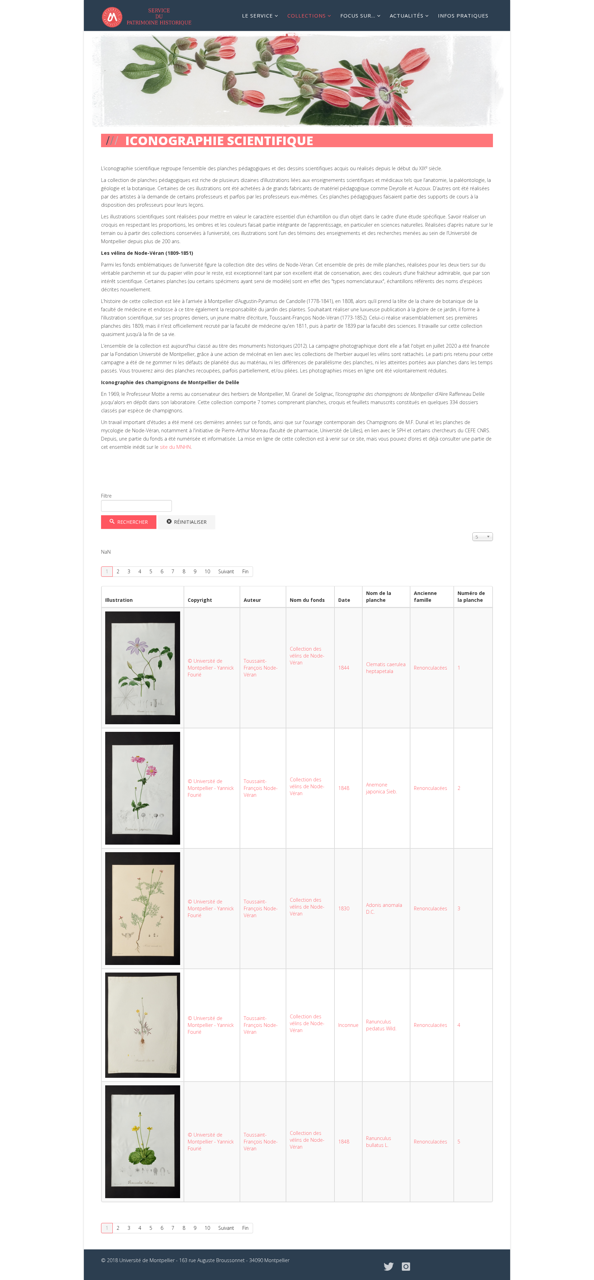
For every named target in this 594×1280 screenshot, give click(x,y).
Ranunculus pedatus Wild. (381, 1025)
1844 (343, 667)
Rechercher (132, 522)
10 (207, 571)
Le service (257, 15)
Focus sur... (357, 15)
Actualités (407, 15)
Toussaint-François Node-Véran (261, 668)
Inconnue (348, 1025)
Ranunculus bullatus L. (378, 1141)
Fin (245, 571)
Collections (306, 15)
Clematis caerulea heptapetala (386, 667)
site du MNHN (174, 447)
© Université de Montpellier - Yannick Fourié (211, 668)
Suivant (226, 571)
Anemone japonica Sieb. (381, 788)
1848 (343, 788)
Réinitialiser (190, 522)
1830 (343, 908)
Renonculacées (430, 667)
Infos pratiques (463, 15)
